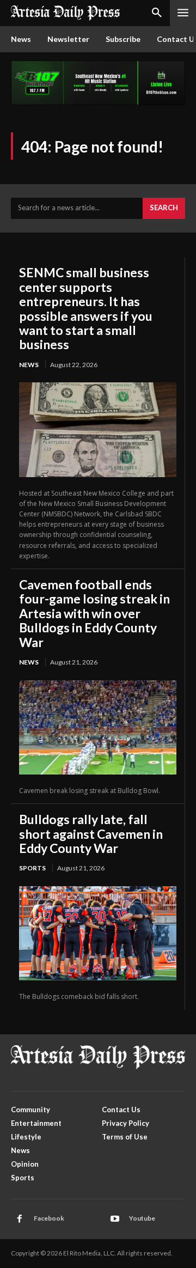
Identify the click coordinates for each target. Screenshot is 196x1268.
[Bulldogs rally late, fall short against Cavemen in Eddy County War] (97, 933)
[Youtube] (115, 1219)
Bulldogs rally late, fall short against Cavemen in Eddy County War (91, 834)
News (29, 365)
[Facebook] (19, 1219)
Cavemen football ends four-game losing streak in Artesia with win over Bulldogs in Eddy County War (94, 613)
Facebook (49, 1218)
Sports (32, 868)
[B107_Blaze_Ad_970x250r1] (98, 102)
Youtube (142, 1218)
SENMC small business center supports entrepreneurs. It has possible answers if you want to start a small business (85, 308)
